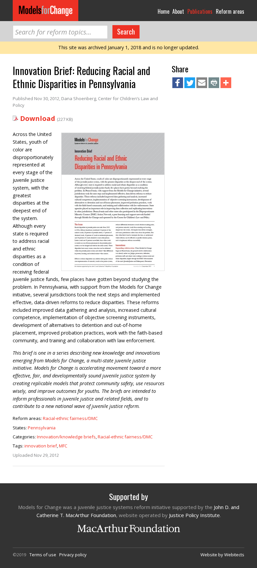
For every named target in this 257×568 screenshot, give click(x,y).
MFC (63, 446)
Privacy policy (73, 555)
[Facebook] (178, 83)
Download (37, 118)
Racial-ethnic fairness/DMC (70, 418)
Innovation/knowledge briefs (66, 437)
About (178, 11)
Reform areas (230, 11)
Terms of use (42, 555)
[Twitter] (190, 83)
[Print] (214, 83)
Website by (222, 555)
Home (163, 11)
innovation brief (40, 446)
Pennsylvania (42, 428)
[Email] (202, 83)
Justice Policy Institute (194, 515)
